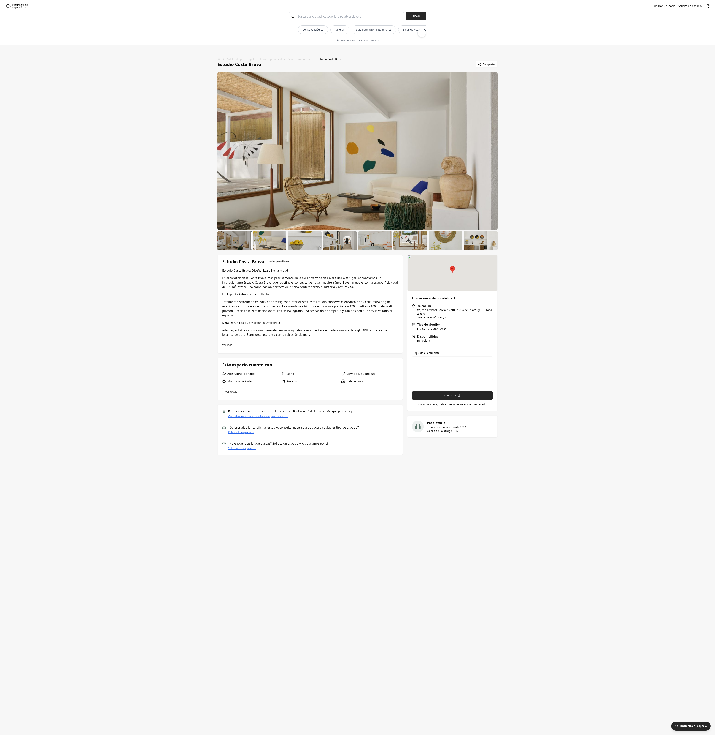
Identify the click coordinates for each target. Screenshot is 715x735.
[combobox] (346, 16)
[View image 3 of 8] (305, 240)
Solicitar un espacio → (242, 448)
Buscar (415, 16)
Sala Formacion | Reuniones (373, 29)
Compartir (488, 64)
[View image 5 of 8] (375, 240)
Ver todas (231, 391)
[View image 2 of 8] (269, 240)
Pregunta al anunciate (426, 353)
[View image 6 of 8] (410, 240)
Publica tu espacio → (241, 432)
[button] (452, 269)
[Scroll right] (421, 33)
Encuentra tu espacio (693, 726)
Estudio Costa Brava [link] (329, 59)
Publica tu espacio (664, 6)
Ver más (227, 345)
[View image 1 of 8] (234, 240)
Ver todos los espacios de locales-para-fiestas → (258, 416)
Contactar (450, 395)
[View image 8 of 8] (481, 240)
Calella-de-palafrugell (240, 59)
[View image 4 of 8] (340, 240)
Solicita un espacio (690, 6)
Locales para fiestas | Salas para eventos (285, 59)
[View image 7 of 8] (445, 240)
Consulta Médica (313, 29)
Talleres (340, 29)
